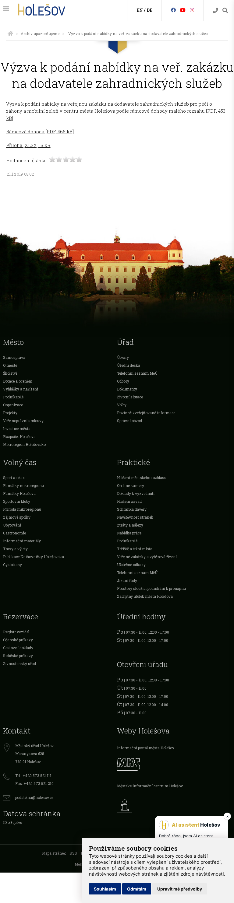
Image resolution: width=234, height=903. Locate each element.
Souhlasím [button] (105, 888)
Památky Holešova (19, 493)
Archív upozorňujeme (40, 33)
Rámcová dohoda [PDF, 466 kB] (40, 131)
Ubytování (12, 525)
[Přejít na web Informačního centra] (174, 804)
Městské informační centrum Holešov (150, 785)
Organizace (13, 404)
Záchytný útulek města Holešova (145, 596)
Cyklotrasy (12, 564)
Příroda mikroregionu (22, 509)
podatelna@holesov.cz (34, 797)
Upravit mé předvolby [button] (179, 888)
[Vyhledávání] (225, 10)
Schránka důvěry (132, 509)
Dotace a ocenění (17, 381)
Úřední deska (128, 365)
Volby (121, 404)
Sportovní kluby (16, 501)
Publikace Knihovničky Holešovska (33, 556)
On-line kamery (130, 485)
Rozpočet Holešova (19, 436)
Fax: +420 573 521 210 (34, 783)
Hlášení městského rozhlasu (141, 477)
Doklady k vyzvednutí (135, 493)
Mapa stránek (54, 853)
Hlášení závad (129, 501)
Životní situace (130, 396)
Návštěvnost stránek (135, 517)
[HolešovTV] (183, 10)
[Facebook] (173, 10)
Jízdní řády (127, 580)
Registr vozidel (16, 631)
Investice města (16, 428)
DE (149, 10)
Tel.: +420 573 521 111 (33, 775)
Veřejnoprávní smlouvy (23, 420)
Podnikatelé (13, 396)
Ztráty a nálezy (130, 525)
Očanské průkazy (18, 639)
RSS (73, 853)
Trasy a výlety (15, 548)
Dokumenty (127, 389)
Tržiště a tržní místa (134, 548)
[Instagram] (192, 10)
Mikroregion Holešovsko (24, 444)
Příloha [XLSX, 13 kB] (28, 145)
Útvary (123, 357)
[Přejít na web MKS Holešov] (174, 764)
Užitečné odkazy (131, 564)
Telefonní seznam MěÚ (137, 373)
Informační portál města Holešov (145, 747)
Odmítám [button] (136, 888)
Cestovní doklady (18, 647)
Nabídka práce (129, 532)
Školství (10, 373)
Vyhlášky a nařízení (20, 389)
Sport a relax (14, 477)
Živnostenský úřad (19, 663)
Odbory (123, 381)
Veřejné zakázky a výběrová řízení (147, 556)
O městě (10, 365)
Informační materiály (22, 540)
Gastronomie (14, 532)
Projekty (10, 412)
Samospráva (14, 357)
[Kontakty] (215, 10)
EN (139, 10)
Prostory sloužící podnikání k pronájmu (151, 588)
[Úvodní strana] (10, 33)
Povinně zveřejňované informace (146, 412)
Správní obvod (129, 420)
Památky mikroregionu (23, 485)
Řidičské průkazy (18, 655)
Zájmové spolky (16, 517)
